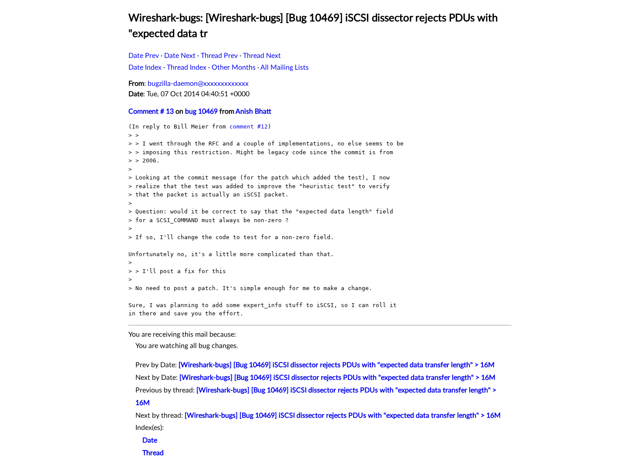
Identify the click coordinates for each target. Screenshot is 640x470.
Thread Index (186, 67)
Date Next (179, 55)
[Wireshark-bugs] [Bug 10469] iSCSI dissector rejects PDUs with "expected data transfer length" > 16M (337, 365)
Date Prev (143, 55)
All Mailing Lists (284, 67)
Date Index (145, 67)
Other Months (234, 67)
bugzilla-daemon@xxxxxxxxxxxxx (198, 83)
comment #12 (248, 126)
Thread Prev (219, 55)
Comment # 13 (151, 111)
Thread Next (262, 55)
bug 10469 (201, 111)
